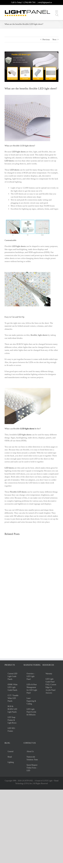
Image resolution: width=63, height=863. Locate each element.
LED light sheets (19, 151)
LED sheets (9, 161)
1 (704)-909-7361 (29, 2)
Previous (46, 39)
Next (54, 39)
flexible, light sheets (39, 335)
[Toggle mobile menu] (56, 11)
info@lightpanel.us (45, 2)
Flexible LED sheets (18, 492)
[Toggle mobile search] (56, 14)
